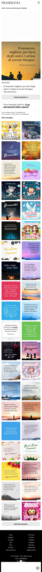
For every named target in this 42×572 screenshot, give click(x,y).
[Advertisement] (21, 25)
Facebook (31, 540)
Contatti (31, 537)
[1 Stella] (2, 82)
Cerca (10, 545)
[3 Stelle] (5, 82)
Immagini (10, 540)
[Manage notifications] (37, 568)
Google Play (31, 547)
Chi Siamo (31, 535)
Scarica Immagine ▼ (21, 97)
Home (10, 535)
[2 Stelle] (4, 82)
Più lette (10, 547)
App (10, 542)
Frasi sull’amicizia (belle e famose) (16, 105)
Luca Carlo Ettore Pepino (11, 114)
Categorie (10, 537)
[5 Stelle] (9, 82)
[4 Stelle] (7, 82)
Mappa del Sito (31, 550)
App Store (31, 545)
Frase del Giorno (11, 550)
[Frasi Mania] (11, 2)
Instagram (31, 542)
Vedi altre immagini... (21, 524)
